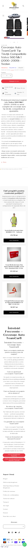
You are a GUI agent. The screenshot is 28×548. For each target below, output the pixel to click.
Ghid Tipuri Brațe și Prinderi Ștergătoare (11, 487)
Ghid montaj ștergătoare (10, 482)
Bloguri (5, 478)
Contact (5, 509)
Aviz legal (6, 505)
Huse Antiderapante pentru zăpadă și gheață (14, 459)
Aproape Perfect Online (11, 545)
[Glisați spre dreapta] (17, 42)
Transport (6, 502)
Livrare (12, 69)
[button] (3, 6)
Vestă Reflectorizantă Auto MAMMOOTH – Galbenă (14, 231)
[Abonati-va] (23, 526)
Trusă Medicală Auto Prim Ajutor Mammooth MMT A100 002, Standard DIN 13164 (14, 266)
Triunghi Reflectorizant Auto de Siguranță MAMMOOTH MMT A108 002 (14, 302)
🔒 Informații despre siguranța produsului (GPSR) (11, 168)
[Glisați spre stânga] (10, 42)
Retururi (5, 513)
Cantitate (3, 72)
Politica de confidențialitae (11, 495)
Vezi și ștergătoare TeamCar (14, 455)
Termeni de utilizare (9, 498)
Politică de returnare (9, 491)
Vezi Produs (14, 240)
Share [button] (4, 162)
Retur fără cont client (9, 516)
